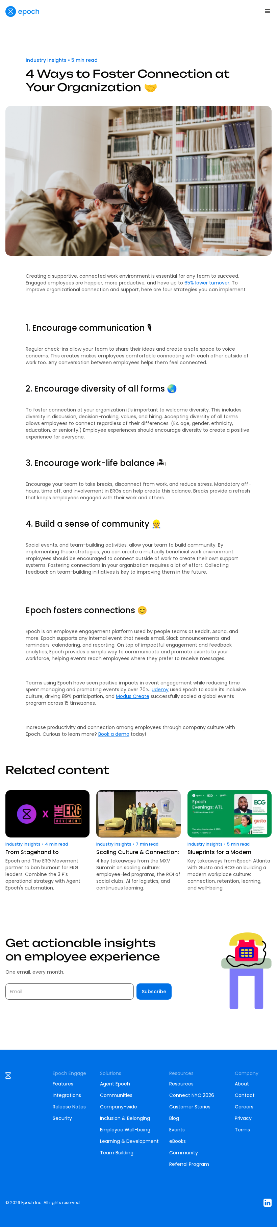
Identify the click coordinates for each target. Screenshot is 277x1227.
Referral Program (189, 1164)
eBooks (177, 1141)
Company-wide (118, 1106)
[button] (267, 11)
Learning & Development (129, 1141)
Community (183, 1152)
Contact (245, 1095)
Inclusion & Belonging (125, 1118)
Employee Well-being (125, 1129)
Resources (181, 1083)
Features (63, 1083)
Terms (242, 1129)
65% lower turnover (206, 282)
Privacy (243, 1118)
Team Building (116, 1152)
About (242, 1083)
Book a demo (113, 734)
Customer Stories (189, 1106)
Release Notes (69, 1106)
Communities (116, 1095)
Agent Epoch (115, 1083)
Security (62, 1118)
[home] (22, 11)
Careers (244, 1106)
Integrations (67, 1095)
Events (177, 1129)
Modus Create (132, 696)
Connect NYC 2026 (191, 1095)
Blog (174, 1118)
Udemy (160, 689)
